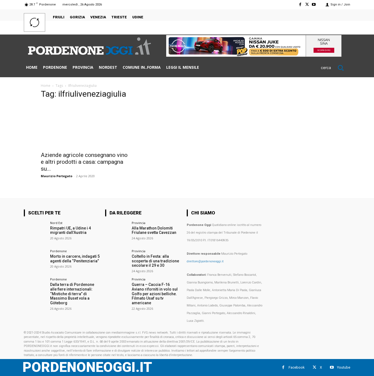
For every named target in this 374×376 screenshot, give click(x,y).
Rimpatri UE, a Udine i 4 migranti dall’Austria (70, 230)
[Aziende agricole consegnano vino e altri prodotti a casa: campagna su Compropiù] (85, 126)
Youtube (343, 367)
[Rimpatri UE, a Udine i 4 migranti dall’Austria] (35, 232)
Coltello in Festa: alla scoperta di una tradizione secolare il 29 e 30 (155, 261)
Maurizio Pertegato (56, 176)
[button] (335, 67)
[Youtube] (313, 4)
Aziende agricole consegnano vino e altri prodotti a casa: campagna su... (84, 162)
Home (45, 85)
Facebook (297, 367)
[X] (307, 4)
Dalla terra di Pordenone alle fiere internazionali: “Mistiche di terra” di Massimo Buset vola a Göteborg (72, 293)
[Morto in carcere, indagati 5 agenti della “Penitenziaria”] (35, 260)
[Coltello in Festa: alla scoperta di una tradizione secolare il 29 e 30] (116, 260)
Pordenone (58, 250)
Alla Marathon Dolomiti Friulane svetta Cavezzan (154, 230)
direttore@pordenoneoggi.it (205, 261)
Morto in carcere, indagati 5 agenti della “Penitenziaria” (75, 258)
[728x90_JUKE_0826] (253, 55)
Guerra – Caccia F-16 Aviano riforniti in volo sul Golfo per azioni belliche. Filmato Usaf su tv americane (155, 293)
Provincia (138, 222)
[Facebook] (300, 4)
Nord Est (56, 222)
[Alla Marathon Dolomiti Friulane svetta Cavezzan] (116, 232)
